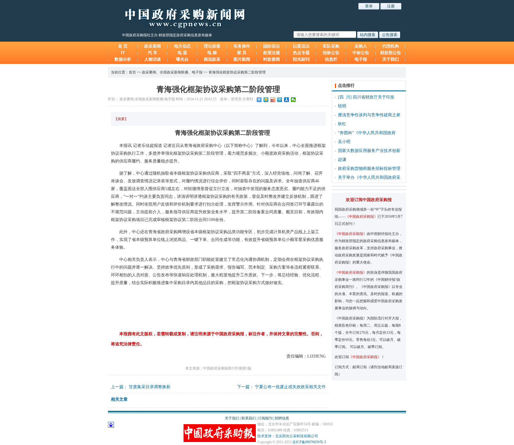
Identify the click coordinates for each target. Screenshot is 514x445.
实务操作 (242, 46)
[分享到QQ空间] (266, 99)
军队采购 (331, 46)
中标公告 (360, 53)
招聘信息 (282, 418)
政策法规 (271, 53)
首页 (132, 72)
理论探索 (212, 46)
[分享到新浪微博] (272, 99)
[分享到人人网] (286, 99)
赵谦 (342, 159)
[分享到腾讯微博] (279, 99)
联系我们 (249, 418)
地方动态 (182, 46)
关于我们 (390, 59)
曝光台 (182, 59)
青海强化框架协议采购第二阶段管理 (237, 72)
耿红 (342, 124)
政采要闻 (152, 46)
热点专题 (301, 53)
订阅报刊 (265, 418)
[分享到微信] (293, 99)
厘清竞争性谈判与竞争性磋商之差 (369, 115)
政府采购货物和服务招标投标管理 (369, 168)
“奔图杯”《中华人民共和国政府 (367, 133)
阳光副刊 (301, 59)
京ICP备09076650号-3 (309, 442)
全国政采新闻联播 (174, 72)
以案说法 (301, 46)
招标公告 (331, 53)
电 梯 (212, 53)
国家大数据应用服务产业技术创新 (369, 150)
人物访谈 (152, 59)
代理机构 (390, 46)
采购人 (361, 46)
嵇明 (342, 106)
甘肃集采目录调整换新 (149, 387)
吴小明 (344, 142)
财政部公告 (390, 53)
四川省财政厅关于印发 (373, 97)
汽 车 (152, 53)
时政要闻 (271, 59)
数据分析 (123, 59)
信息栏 (331, 59)
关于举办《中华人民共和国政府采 (369, 177)
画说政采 (212, 59)
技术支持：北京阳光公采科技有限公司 (287, 436)
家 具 (242, 53)
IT (123, 53)
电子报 (361, 59)
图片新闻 (242, 59)
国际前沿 (271, 46)
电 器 (182, 53)
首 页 (123, 46)
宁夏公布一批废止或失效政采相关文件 (290, 387)
